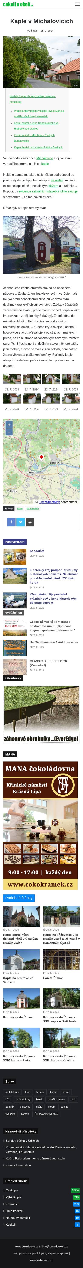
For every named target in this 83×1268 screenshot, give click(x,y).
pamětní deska (56, 1099)
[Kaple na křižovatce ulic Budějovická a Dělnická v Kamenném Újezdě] (61, 916)
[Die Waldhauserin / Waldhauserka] (15, 648)
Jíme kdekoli (14, 1211)
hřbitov (40, 1092)
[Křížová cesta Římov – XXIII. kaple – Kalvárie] (61, 1038)
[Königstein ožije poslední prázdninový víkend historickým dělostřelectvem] (15, 600)
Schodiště (37, 551)
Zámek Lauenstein (18, 1165)
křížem (53, 186)
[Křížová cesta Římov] (21, 998)
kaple (45, 163)
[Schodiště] (15, 557)
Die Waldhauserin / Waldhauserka (54, 642)
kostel (66, 1092)
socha (64, 1106)
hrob (27, 1092)
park (73, 1099)
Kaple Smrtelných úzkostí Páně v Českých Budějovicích (20, 939)
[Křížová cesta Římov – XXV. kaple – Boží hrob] (61, 998)
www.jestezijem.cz (41, 1260)
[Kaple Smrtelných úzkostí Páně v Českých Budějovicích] (21, 916)
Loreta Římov (53, 978)
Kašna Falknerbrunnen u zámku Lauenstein (35, 1158)
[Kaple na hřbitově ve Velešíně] (21, 959)
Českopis (12, 1190)
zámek (25, 1114)
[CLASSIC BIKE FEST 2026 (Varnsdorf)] (15, 667)
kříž (8, 1099)
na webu (57, 180)
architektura (12, 1092)
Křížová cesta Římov (18, 1017)
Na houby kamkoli (18, 1217)
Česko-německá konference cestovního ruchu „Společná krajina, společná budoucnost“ (52, 626)
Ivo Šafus (32, 30)
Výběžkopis (13, 1197)
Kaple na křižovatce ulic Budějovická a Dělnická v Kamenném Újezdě (61, 939)
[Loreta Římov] (61, 959)
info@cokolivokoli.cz (55, 1246)
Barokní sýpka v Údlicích (22, 1140)
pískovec (25, 1106)
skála (39, 1106)
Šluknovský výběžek (46, 1114)
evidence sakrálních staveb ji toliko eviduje (48, 191)
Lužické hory (23, 1099)
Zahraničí (12, 1204)
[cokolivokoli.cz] (18, 4)
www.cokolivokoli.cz (27, 1246)
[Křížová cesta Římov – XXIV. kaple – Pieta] (21, 1038)
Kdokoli (11, 1224)
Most (39, 1099)
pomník (10, 1106)
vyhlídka (10, 1114)
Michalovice (44, 158)
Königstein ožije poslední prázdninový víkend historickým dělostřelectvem (53, 598)
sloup (51, 1106)
